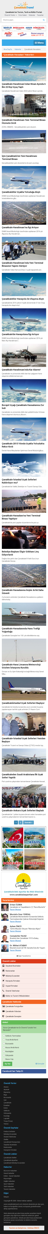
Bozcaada (9, 1044)
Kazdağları (9, 1051)
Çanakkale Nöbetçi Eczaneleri (14, 1163)
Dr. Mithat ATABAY (18, 945)
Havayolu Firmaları (13, 981)
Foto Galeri (23, 15)
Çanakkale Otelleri (10, 1158)
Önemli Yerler (10, 15)
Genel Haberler (9, 1173)
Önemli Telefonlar (13, 991)
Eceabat (6, 1105)
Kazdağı (6, 1116)
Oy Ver (8, 1064)
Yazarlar (40, 15)
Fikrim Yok (9, 1059)
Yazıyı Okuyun (15, 910)
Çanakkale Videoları (13, 1011)
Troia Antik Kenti (11, 1040)
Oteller (6, 1139)
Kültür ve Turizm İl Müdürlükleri (18, 996)
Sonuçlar (40, 1064)
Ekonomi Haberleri (10, 1171)
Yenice (6, 1124)
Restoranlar (10, 971)
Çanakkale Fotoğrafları (14, 1006)
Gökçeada (9, 1055)
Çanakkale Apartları (11, 1160)
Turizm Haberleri (9, 1189)
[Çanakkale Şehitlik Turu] (24, 28)
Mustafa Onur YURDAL (20, 914)
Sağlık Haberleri (9, 1181)
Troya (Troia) (8, 1121)
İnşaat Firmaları (12, 986)
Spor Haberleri (9, 1184)
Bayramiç (7, 1092)
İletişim (6, 1197)
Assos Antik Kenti (12, 1048)
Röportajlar (8, 1178)
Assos (6, 1087)
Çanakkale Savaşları (13, 1016)
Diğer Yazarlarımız (24, 956)
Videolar (32, 15)
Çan (5, 1100)
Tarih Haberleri (9, 1186)
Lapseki (6, 1118)
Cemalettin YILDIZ (18, 936)
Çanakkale (7, 1103)
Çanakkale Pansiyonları (12, 1142)
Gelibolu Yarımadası (13, 1036)
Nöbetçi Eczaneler (13, 976)
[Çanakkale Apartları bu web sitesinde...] (23, 885)
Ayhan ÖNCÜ (16, 926)
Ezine (6, 1108)
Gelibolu (7, 1111)
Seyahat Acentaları (13, 966)
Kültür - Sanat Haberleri (12, 1176)
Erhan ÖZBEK (16, 905)
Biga (5, 1095)
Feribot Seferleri (9, 1131)
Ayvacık (6, 1089)
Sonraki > (28, 822)
